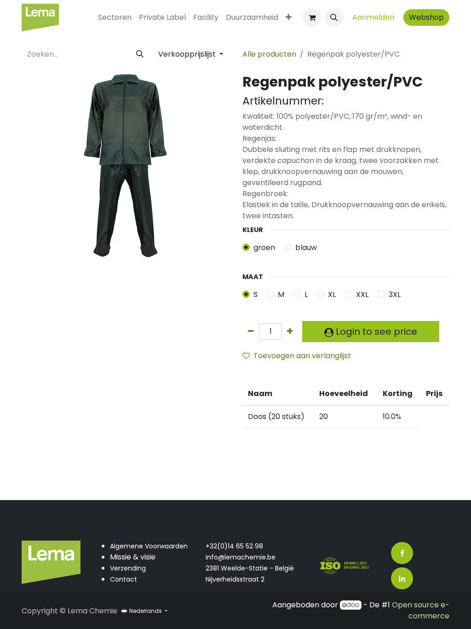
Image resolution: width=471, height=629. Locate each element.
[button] (334, 17)
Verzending (128, 568)
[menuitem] (114, 17)
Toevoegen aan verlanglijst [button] (302, 355)
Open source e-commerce (420, 610)
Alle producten (269, 54)
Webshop (426, 17)
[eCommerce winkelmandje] (312, 17)
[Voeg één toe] (290, 331)
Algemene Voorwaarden (149, 546)
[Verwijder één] (250, 331)
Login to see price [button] (375, 331)
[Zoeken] (140, 54)
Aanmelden (373, 17)
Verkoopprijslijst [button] (188, 54)
